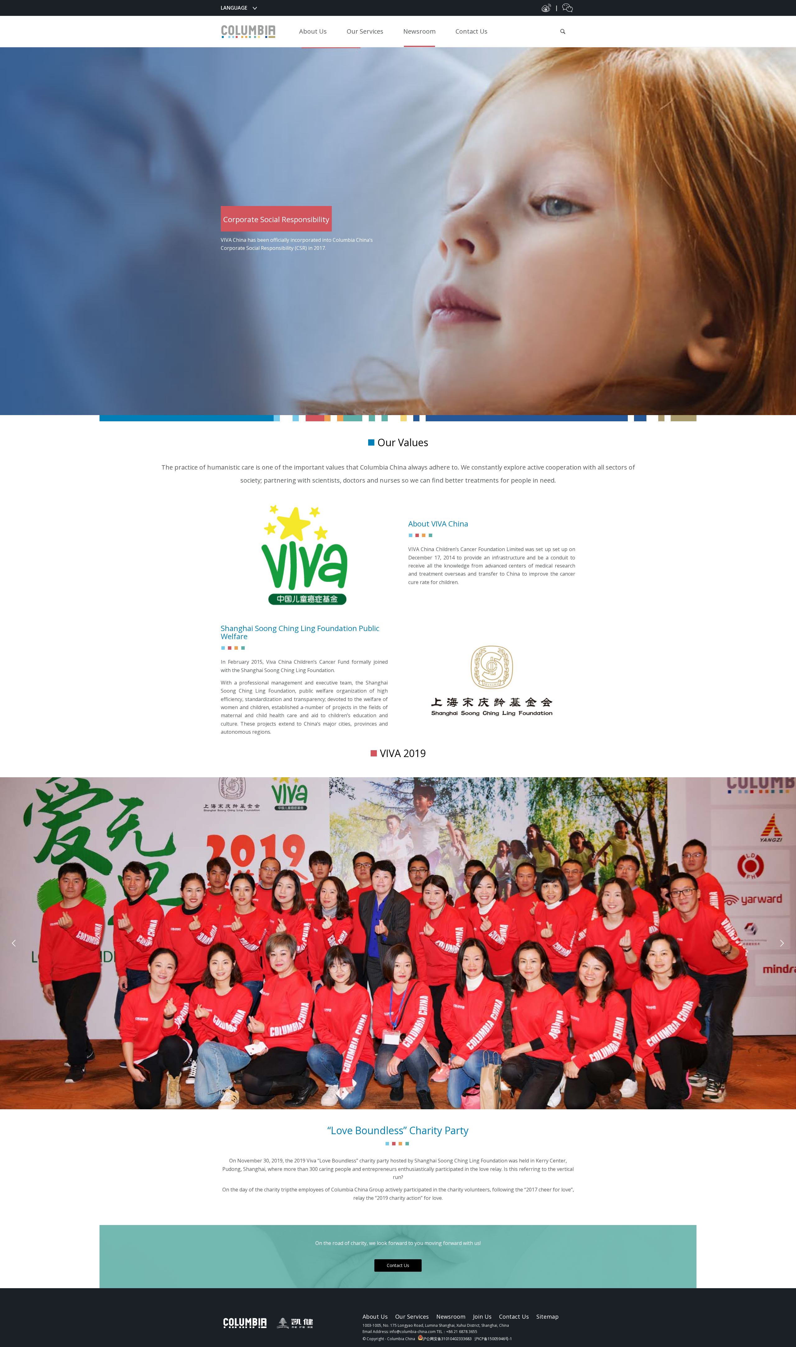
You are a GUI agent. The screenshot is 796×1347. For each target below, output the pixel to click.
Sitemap (547, 1316)
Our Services (412, 1316)
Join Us (482, 1316)
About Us (375, 1316)
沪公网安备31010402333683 (447, 1338)
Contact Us (514, 1316)
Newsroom (450, 1316)
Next (782, 943)
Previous (14, 943)
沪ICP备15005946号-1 (493, 1338)
